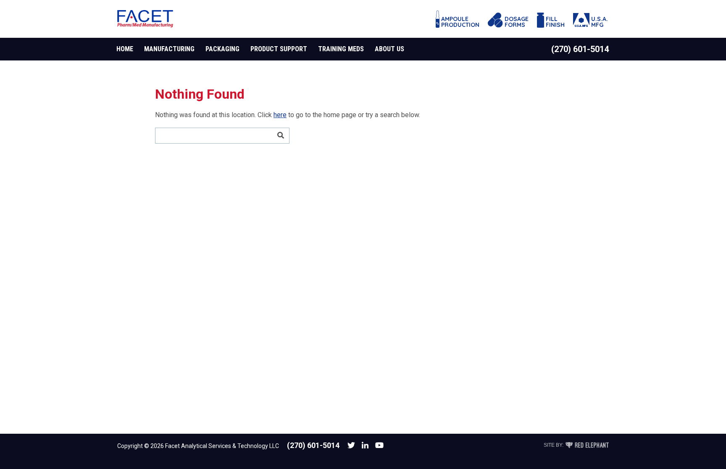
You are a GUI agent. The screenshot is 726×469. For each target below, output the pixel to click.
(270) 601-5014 (580, 49)
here (280, 115)
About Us (389, 49)
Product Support (278, 49)
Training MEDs (341, 49)
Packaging (222, 49)
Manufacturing (169, 49)
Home (124, 49)
